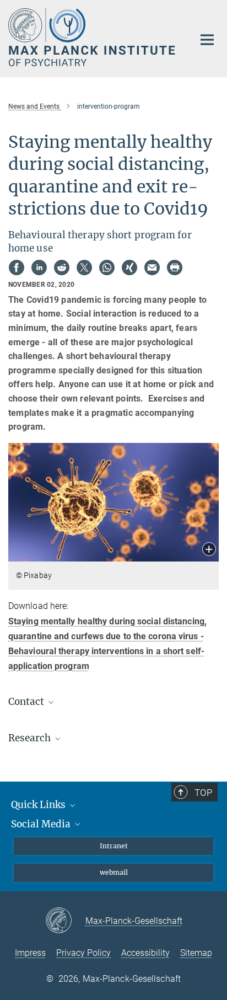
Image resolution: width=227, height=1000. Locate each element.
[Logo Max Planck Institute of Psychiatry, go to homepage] (92, 37)
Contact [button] (27, 701)
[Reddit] (61, 267)
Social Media (42, 824)
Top (203, 792)
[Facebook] (16, 267)
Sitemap (196, 953)
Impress (30, 953)
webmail (114, 872)
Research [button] (30, 738)
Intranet (114, 846)
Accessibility (145, 953)
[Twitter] (84, 267)
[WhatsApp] (107, 267)
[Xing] (129, 267)
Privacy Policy (83, 953)
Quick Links (39, 804)
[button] (209, 550)
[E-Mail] (152, 267)
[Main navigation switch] (207, 40)
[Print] (174, 267)
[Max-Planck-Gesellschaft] (65, 921)
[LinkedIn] (39, 267)
